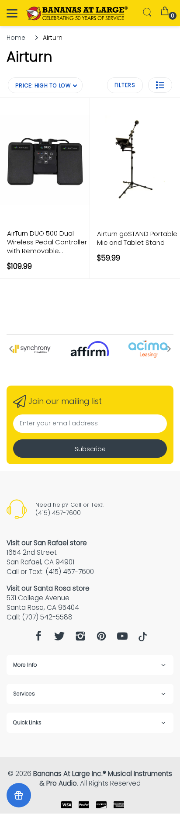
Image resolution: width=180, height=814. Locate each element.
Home (16, 37)
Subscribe (90, 449)
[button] (160, 85)
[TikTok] (142, 639)
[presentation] (11, 348)
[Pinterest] (101, 638)
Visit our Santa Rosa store (48, 588)
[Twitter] (59, 638)
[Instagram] (80, 638)
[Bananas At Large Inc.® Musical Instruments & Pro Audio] (77, 13)
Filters (124, 85)
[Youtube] (122, 638)
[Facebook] (38, 638)
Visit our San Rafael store (47, 542)
